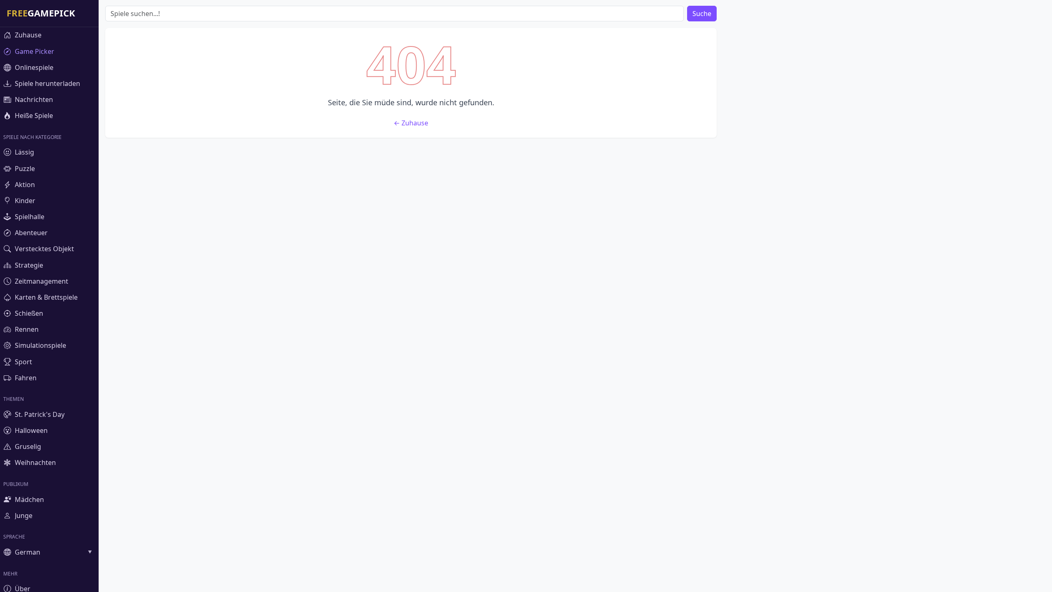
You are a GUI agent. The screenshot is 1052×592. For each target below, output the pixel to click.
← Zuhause (411, 122)
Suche (701, 13)
